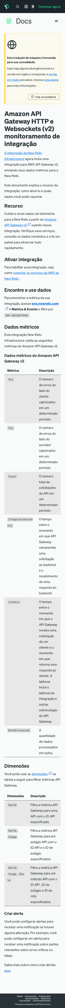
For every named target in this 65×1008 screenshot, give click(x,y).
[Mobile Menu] (56, 21)
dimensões (40, 774)
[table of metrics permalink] (27, 361)
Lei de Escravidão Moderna (42, 1000)
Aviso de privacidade (32, 998)
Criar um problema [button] (45, 96)
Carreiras (20, 996)
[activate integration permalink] (45, 259)
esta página (51, 80)
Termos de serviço (31, 996)
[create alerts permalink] (25, 913)
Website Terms (46, 998)
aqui (7, 970)
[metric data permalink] (42, 327)
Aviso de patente (25, 1000)
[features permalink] (25, 205)
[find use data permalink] (54, 290)
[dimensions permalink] (32, 766)
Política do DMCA (45, 996)
